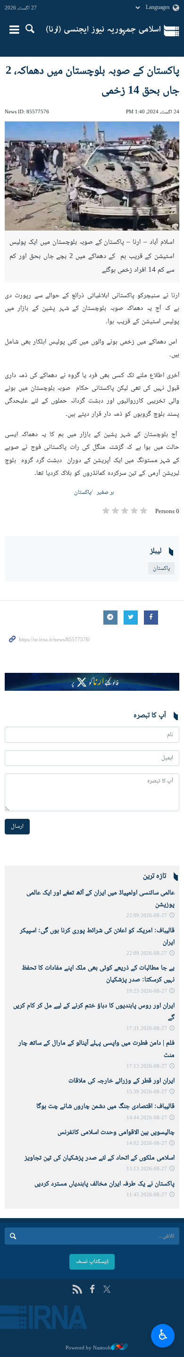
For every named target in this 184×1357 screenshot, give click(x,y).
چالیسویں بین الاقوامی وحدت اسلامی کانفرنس (116, 1132)
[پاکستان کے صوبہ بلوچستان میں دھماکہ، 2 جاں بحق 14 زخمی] (92, 176)
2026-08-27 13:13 (146, 1169)
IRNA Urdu (103, 30)
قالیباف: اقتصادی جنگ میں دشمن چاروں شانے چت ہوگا (105, 1106)
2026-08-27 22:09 (146, 915)
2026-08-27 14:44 (146, 1118)
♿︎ (163, 1334)
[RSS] (77, 1290)
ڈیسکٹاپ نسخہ (92, 1261)
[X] (106, 1290)
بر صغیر (105, 492)
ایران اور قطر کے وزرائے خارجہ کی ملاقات (121, 1081)
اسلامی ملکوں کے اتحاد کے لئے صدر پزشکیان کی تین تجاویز (100, 1158)
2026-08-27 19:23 (146, 991)
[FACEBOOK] (92, 1290)
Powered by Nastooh (88, 1348)
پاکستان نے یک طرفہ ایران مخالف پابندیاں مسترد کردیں (104, 1184)
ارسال (17, 826)
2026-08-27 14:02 (146, 1143)
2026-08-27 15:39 (146, 1092)
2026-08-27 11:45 (146, 1195)
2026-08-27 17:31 (146, 1028)
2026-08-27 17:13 (146, 1066)
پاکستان (82, 492)
